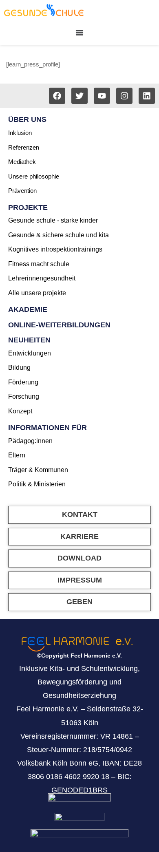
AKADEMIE (27, 309)
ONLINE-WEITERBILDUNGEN (59, 325)
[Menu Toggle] (79, 33)
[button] (79, 558)
